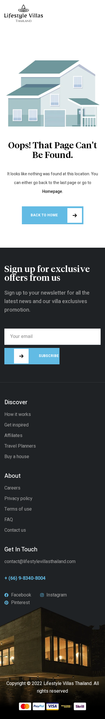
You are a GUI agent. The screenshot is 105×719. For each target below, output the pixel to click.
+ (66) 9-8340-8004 (25, 578)
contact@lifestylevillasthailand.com (40, 561)
